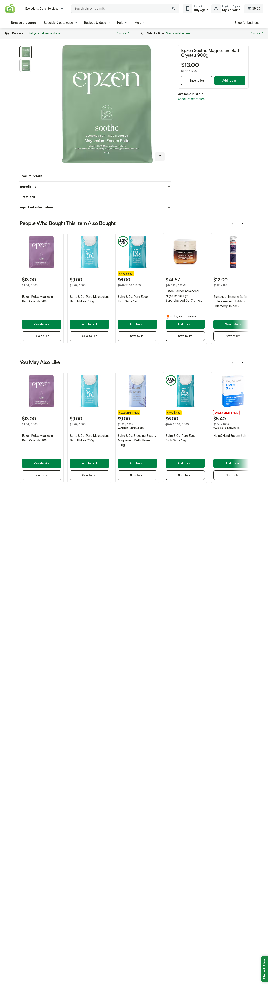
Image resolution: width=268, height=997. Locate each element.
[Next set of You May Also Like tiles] (242, 363)
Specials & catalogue (58, 23)
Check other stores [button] (191, 99)
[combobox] (125, 8)
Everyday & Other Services (41, 8)
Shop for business (247, 23)
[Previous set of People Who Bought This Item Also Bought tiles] (233, 224)
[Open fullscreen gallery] (160, 156)
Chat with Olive (264, 969)
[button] (25, 52)
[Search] (174, 8)
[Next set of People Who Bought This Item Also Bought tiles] (242, 224)
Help (120, 23)
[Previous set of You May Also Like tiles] (233, 363)
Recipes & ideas (95, 23)
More (138, 23)
